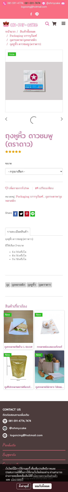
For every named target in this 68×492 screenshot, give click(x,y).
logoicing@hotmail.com (34, 6)
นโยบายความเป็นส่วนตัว (45, 475)
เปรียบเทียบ (46, 188)
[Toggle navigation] (63, 23)
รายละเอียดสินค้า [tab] (17, 231)
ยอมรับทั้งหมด (42, 486)
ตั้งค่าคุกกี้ (24, 486)
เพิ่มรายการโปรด (18, 188)
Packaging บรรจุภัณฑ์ (30, 196)
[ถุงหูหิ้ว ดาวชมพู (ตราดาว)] (34, 81)
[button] (46, 24)
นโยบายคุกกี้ (17, 479)
